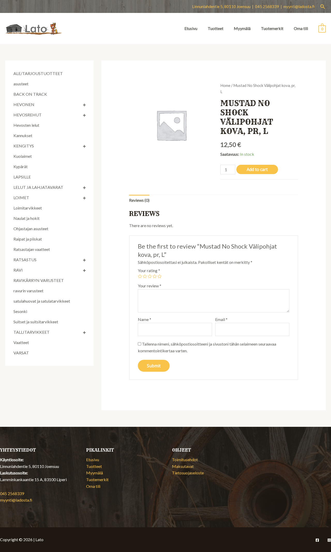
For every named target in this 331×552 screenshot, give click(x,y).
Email (221, 319)
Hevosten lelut (26, 125)
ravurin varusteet (28, 290)
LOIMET (21, 197)
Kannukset (22, 135)
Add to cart (257, 169)
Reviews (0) (139, 200)
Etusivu (190, 28)
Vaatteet (21, 342)
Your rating (149, 270)
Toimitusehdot (185, 459)
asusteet (20, 83)
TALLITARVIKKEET (31, 332)
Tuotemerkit (272, 28)
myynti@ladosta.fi (298, 6)
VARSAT (21, 352)
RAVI (18, 269)
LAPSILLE (22, 176)
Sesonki (20, 311)
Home (225, 85)
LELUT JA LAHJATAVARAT (38, 187)
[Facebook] (317, 540)
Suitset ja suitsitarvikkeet (35, 321)
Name (144, 319)
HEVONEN (23, 104)
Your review (149, 285)
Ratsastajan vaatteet (31, 249)
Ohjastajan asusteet (30, 228)
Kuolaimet (22, 156)
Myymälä (242, 28)
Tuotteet (215, 28)
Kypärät (20, 166)
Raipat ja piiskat (27, 238)
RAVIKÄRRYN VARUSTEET (38, 280)
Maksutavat (183, 466)
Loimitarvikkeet (27, 207)
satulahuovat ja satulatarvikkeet (41, 301)
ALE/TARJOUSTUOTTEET (38, 73)
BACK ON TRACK (30, 94)
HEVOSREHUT (27, 114)
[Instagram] (329, 540)
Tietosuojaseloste (188, 472)
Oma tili (301, 28)
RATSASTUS (24, 259)
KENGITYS (23, 145)
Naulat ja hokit (26, 218)
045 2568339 (12, 493)
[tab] (139, 200)
